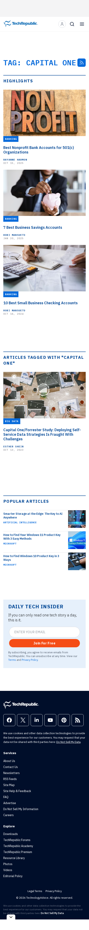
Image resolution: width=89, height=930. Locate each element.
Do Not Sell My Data (68, 742)
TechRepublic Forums (16, 840)
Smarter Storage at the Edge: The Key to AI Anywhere (33, 515)
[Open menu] (82, 24)
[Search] (72, 24)
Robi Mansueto (14, 234)
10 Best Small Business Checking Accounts (40, 303)
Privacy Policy (30, 659)
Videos (7, 870)
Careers (8, 815)
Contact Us (10, 767)
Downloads (10, 834)
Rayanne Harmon (15, 159)
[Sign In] (62, 24)
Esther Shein (13, 446)
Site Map (9, 785)
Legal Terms (35, 891)
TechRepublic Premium (17, 852)
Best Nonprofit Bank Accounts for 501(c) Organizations (38, 150)
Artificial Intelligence (20, 522)
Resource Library (14, 858)
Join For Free (44, 643)
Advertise (9, 803)
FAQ (5, 797)
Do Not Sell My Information (20, 809)
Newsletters (11, 773)
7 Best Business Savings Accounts (32, 227)
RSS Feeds (10, 779)
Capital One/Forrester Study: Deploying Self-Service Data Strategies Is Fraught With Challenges (42, 434)
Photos (7, 864)
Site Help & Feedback (17, 791)
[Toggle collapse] (11, 917)
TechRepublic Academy (18, 846)
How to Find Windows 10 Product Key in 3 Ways (31, 558)
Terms (12, 659)
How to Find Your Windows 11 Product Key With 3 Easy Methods (31, 536)
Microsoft (9, 543)
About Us (9, 761)
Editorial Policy (13, 876)
